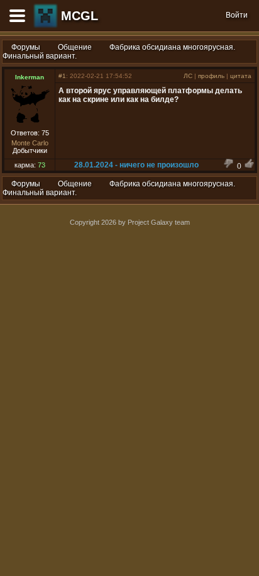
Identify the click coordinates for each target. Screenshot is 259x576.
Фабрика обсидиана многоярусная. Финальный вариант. (119, 51)
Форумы (25, 47)
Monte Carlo (29, 143)
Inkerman (29, 77)
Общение (75, 47)
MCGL (79, 16)
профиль (211, 75)
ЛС (188, 75)
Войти (237, 15)
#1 (62, 75)
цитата (240, 75)
